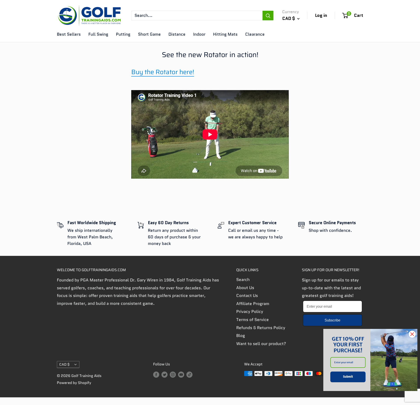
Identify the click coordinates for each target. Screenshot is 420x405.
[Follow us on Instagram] (173, 374)
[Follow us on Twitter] (164, 374)
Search (243, 280)
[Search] (267, 15)
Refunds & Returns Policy (260, 328)
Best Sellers (69, 34)
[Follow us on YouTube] (181, 374)
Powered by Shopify (74, 382)
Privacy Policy (249, 311)
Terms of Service (252, 320)
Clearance (255, 34)
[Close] (412, 334)
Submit (348, 377)
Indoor (199, 34)
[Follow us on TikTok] (189, 374)
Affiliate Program (252, 304)
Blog (240, 336)
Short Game (149, 34)
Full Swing (98, 34)
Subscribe (332, 320)
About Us (245, 288)
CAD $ (64, 364)
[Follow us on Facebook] (156, 374)
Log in (321, 15)
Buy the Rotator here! (162, 72)
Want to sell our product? (261, 344)
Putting (123, 34)
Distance (177, 34)
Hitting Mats (225, 34)
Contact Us (247, 296)
